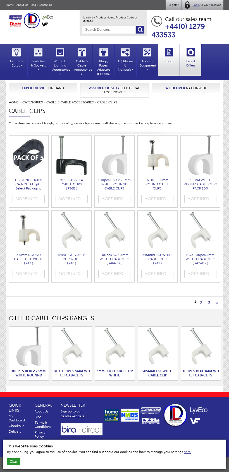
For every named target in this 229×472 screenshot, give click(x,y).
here (187, 452)
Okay (14, 462)
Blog (33, 4)
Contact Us (45, 4)
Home (10, 4)
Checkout (16, 426)
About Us (22, 4)
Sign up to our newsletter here (73, 413)
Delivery (15, 431)
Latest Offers (190, 63)
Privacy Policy (40, 434)
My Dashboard (17, 418)
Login (196, 4)
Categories (32, 102)
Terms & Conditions (43, 425)
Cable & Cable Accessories (70, 102)
